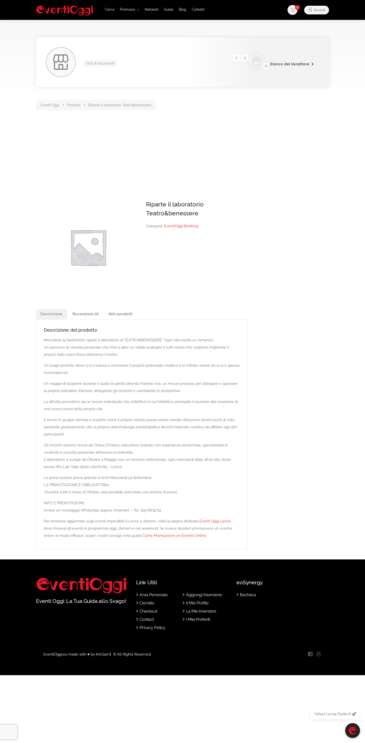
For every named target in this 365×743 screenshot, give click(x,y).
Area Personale (154, 594)
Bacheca (248, 594)
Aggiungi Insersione (204, 594)
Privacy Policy (152, 627)
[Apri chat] (352, 730)
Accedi (319, 10)
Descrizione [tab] (51, 314)
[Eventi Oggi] (64, 10)
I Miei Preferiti (198, 619)
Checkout (148, 611)
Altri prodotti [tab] (121, 314)
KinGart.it (103, 654)
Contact (147, 619)
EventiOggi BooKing (181, 226)
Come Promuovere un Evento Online (174, 535)
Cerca (109, 9)
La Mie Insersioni (201, 611)
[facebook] (310, 654)
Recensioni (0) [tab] (86, 314)
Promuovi (127, 9)
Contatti (198, 9)
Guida (168, 9)
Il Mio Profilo (197, 603)
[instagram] (318, 654)
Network (151, 9)
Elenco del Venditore (289, 64)
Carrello (147, 603)
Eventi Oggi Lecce (215, 521)
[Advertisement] (182, 159)
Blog (182, 9)
